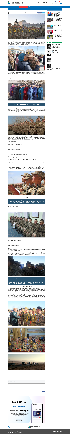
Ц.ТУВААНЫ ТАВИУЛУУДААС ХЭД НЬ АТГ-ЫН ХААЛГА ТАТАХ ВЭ (57, 60)
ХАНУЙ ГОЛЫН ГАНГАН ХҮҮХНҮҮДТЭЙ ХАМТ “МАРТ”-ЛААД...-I (56, 47)
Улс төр (12, 6)
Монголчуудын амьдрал (23, 6)
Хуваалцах (39, 12)
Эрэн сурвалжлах (16, 6)
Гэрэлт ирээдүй (50, 6)
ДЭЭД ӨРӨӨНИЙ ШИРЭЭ (55, 52)
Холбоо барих (23, 431)
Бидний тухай (9, 431)
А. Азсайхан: (11, 12)
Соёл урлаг (40, 6)
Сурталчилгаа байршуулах (16, 431)
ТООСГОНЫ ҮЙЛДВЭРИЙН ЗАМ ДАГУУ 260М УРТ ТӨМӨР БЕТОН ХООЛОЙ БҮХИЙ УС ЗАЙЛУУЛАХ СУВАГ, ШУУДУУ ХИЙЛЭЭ (58, 37)
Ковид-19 (54, 6)
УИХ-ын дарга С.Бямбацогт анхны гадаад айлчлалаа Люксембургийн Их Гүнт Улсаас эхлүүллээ (57, 14)
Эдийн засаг (30, 6)
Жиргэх (44, 12)
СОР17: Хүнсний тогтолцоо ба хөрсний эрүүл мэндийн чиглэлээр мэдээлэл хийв (57, 26)
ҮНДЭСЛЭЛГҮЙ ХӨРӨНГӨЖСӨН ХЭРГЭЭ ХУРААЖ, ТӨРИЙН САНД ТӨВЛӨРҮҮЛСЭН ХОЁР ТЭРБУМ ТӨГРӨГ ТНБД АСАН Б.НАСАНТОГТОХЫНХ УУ (58, 20)
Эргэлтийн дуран (11, 8)
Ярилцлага (44, 6)
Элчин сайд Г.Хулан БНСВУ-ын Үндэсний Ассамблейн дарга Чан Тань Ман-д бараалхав (58, 31)
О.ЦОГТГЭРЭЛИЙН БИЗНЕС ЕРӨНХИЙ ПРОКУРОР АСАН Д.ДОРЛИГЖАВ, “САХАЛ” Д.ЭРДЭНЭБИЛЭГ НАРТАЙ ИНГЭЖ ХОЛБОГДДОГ (54, 68)
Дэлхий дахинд (35, 6)
